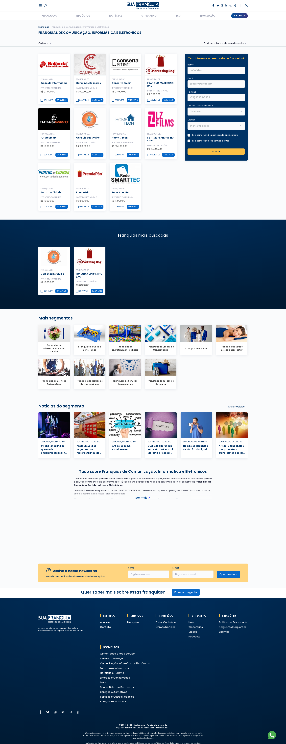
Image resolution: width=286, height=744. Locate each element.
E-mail (175, 567)
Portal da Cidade (51, 192)
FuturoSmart (48, 137)
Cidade (191, 119)
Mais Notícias (236, 406)
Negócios (83, 16)
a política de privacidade (224, 135)
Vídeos (193, 631)
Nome (190, 64)
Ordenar (43, 43)
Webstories (196, 627)
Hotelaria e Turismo (112, 673)
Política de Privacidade (233, 622)
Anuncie (239, 15)
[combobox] (214, 125)
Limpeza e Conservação (115, 677)
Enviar (216, 151)
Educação (207, 16)
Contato (105, 627)
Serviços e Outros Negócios (117, 696)
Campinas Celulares (88, 83)
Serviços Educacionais (113, 701)
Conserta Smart (121, 83)
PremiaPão (83, 192)
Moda (103, 682)
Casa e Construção (112, 658)
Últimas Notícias (165, 627)
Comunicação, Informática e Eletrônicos (125, 663)
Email (190, 78)
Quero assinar (228, 574)
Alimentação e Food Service (117, 653)
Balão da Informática (54, 83)
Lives (191, 622)
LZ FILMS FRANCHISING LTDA (160, 139)
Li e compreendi (215, 135)
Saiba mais (62, 100)
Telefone (192, 91)
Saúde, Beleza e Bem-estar (117, 687)
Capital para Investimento (201, 105)
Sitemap (224, 631)
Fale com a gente (185, 592)
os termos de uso (219, 141)
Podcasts (194, 636)
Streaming (149, 16)
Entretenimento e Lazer (114, 668)
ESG (178, 16)
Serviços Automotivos (113, 692)
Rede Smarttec (121, 192)
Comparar (48, 100)
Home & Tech (120, 137)
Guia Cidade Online (88, 137)
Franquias (49, 16)
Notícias (115, 16)
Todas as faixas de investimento (224, 43)
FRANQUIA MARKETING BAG (160, 84)
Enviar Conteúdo (166, 622)
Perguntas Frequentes (232, 627)
